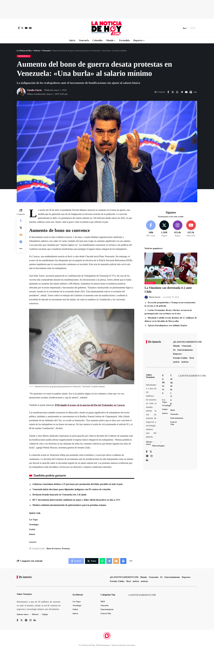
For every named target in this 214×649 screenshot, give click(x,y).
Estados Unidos (180, 358)
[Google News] (30, 28)
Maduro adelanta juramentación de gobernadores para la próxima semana (69, 505)
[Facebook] (18, 28)
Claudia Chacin (34, 90)
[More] (195, 92)
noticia (176, 362)
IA (174, 350)
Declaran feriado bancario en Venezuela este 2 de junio (59, 494)
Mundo (176, 346)
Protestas (66, 548)
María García (154, 297)
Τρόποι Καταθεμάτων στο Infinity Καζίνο (167, 325)
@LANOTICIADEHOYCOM (187, 342)
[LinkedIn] (147, 460)
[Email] (186, 92)
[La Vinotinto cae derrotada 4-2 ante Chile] (171, 268)
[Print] (191, 92)
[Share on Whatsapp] (177, 92)
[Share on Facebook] (168, 92)
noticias (185, 362)
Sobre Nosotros (150, 376)
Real (192, 358)
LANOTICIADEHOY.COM (192, 376)
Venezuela (24, 56)
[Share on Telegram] (182, 92)
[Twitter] (22, 28)
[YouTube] (26, 28)
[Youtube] (191, 228)
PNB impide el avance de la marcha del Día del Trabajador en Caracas (90, 405)
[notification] (174, 28)
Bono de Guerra (54, 548)
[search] (178, 28)
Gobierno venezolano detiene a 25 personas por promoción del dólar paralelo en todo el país (77, 484)
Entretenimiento (185, 350)
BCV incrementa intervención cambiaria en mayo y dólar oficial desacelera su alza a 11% (76, 500)
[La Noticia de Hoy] (107, 28)
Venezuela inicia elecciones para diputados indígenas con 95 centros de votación (71, 489)
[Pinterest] (147, 456)
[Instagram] (177, 228)
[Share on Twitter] (173, 92)
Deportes (150, 283)
